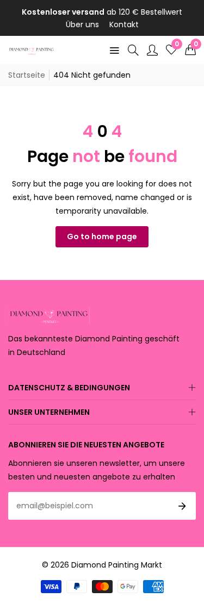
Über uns (82, 24)
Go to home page (102, 236)
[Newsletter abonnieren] (182, 506)
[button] (190, 50)
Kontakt (124, 24)
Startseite (26, 75)
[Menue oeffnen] (114, 50)
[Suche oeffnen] (133, 50)
